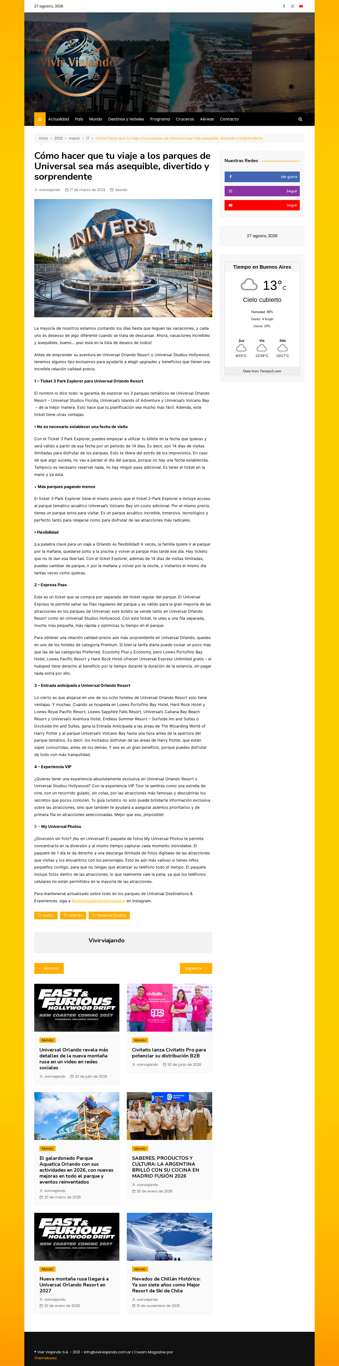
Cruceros (185, 119)
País (79, 119)
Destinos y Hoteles (126, 119)
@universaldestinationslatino (98, 900)
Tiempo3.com (270, 371)
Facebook (284, 6)
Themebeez (45, 1358)
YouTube (301, 6)
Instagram (292, 6)
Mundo (95, 119)
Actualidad (58, 119)
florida (48, 915)
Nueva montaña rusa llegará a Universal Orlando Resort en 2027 (74, 1285)
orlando (75, 915)
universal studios (111, 915)
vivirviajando (49, 189)
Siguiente (193, 968)
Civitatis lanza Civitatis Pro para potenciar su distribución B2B (169, 1052)
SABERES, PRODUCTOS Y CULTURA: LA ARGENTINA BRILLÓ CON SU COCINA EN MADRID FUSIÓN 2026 (165, 1167)
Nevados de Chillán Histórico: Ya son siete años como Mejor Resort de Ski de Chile (166, 1285)
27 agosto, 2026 (48, 6)
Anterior (51, 968)
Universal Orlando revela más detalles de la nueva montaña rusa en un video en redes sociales (73, 1058)
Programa (160, 119)
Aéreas (207, 119)
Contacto (229, 119)
